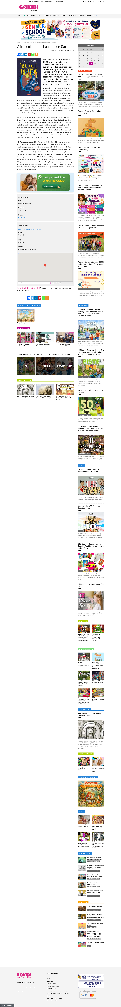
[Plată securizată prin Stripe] (88, 994)
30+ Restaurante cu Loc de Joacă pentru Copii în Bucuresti (98, 699)
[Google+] (86, 1)
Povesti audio (82, 738)
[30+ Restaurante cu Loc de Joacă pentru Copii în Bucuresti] (98, 692)
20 (91, 60)
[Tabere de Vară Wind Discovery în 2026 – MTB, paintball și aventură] (91, 91)
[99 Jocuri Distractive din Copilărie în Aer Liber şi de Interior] (65, 390)
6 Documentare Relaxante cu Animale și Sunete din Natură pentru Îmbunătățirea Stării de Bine (95, 916)
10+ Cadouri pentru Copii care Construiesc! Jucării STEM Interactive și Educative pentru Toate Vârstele (98, 844)
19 (87, 60)
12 (87, 58)
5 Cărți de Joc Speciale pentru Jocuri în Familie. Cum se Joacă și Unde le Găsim (91, 546)
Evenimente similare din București (29, 305)
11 (83, 58)
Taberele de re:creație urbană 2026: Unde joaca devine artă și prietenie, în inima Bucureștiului (91, 264)
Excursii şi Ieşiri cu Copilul (84, 338)
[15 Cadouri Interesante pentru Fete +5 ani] (91, 600)
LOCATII (63, 15)
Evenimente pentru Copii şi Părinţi (29, 42)
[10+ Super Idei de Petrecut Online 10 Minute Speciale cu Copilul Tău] (82, 944)
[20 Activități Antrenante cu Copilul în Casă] (82, 926)
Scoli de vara (81, 136)
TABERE (39, 15)
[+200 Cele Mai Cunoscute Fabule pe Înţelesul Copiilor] (45, 390)
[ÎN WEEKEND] (45, 366)
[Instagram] (88, 1)
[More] (36, 54)
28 (83, 52)
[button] (102, 16)
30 (91, 52)
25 (83, 63)
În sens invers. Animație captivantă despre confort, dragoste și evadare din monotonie (95, 867)
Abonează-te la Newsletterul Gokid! (28, 288)
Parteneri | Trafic (51, 988)
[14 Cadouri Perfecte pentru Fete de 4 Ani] (84, 819)
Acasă (18, 42)
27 (79, 52)
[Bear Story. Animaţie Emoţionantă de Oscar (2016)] (82, 885)
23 (102, 60)
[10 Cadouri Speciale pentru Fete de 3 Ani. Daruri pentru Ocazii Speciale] (98, 819)
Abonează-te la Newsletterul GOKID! (57, 991)
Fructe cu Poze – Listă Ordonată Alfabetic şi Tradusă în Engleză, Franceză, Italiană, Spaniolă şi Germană (83, 637)
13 (91, 58)
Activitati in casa (92, 927)
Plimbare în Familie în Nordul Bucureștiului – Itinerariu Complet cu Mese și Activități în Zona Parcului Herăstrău (90, 313)
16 (102, 58)
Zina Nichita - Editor (83, 318)
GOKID (79, 79)
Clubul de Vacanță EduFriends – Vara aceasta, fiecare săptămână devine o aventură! (90, 188)
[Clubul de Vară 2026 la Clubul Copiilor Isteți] (91, 163)
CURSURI (55, 15)
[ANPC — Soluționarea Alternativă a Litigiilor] (91, 977)
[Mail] (93, 1)
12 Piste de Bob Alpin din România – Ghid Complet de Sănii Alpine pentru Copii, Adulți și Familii (91, 352)
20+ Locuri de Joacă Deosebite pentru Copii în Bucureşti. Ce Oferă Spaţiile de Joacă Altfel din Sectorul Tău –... (83, 700)
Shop (48, 996)
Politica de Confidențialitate (54, 998)
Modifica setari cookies (7, 1005)
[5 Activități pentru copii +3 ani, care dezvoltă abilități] (84, 761)
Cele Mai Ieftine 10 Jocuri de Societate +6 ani (89, 507)
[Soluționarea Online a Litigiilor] (91, 984)
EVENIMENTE (46, 15)
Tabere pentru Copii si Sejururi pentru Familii (89, 99)
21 (94, 60)
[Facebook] (83, 1)
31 (94, 52)
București (54, 50)
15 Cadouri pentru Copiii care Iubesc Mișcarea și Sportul (89, 471)
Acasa (48, 978)
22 (98, 60)
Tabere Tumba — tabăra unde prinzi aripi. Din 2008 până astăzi (91, 227)
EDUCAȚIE (80, 15)
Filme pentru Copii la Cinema (23, 322)
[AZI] (26, 366)
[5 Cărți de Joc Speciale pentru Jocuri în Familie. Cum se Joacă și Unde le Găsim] (91, 562)
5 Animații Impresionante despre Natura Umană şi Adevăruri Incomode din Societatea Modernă (95, 892)
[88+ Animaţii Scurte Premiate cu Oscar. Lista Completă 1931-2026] (82, 877)
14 (94, 58)
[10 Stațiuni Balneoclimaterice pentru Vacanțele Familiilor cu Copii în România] (84, 657)
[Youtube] (103, 1)
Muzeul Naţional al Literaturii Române (29, 229)
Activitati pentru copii (24, 380)
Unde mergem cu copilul (84, 415)
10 (79, 58)
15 (98, 58)
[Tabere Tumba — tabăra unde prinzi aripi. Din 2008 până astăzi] (91, 242)
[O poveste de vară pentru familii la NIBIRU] (25, 338)
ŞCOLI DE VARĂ (31, 15)
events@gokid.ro (30, 982)
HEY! (19, 15)
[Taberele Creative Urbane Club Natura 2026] (91, 127)
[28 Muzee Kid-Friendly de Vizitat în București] (98, 675)
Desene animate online (93, 861)
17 (79, 60)
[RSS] (98, 1)
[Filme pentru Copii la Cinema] (25, 315)
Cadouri (80, 494)
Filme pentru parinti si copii (94, 910)
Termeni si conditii (52, 1001)
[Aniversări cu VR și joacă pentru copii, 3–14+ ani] (65, 338)
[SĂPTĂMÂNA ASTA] (64, 366)
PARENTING (89, 15)
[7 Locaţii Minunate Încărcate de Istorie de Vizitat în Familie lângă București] (84, 675)
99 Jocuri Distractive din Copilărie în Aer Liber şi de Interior (63, 397)
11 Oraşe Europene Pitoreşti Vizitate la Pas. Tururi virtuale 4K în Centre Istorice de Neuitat (90, 429)
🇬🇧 (96, 15)
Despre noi (50, 981)
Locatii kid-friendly (23, 328)
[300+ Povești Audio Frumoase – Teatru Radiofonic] (25, 390)
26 (87, 63)
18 (83, 60)
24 (79, 63)
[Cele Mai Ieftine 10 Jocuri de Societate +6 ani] (91, 522)
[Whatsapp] (32, 54)
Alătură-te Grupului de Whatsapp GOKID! (58, 993)
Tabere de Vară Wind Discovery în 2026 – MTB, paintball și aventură (91, 76)
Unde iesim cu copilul (86, 649)
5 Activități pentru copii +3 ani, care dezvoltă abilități (83, 768)
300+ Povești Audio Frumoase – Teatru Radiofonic (90, 714)
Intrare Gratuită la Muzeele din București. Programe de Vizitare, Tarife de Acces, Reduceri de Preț (97, 665)
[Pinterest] (96, 1)
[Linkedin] (91, 1)
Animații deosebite (85, 853)
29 (87, 52)
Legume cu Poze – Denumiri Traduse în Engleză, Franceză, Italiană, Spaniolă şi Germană (97, 637)
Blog (89, 946)
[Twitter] (101, 1)
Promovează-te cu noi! (53, 986)
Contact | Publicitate (52, 983)
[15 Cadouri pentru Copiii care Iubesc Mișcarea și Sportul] (91, 485)
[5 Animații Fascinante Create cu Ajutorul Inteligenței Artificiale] (82, 860)
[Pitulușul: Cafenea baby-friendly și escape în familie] (45, 338)
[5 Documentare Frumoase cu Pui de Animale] (82, 908)
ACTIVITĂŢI (71, 15)
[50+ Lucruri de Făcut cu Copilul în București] (91, 406)
